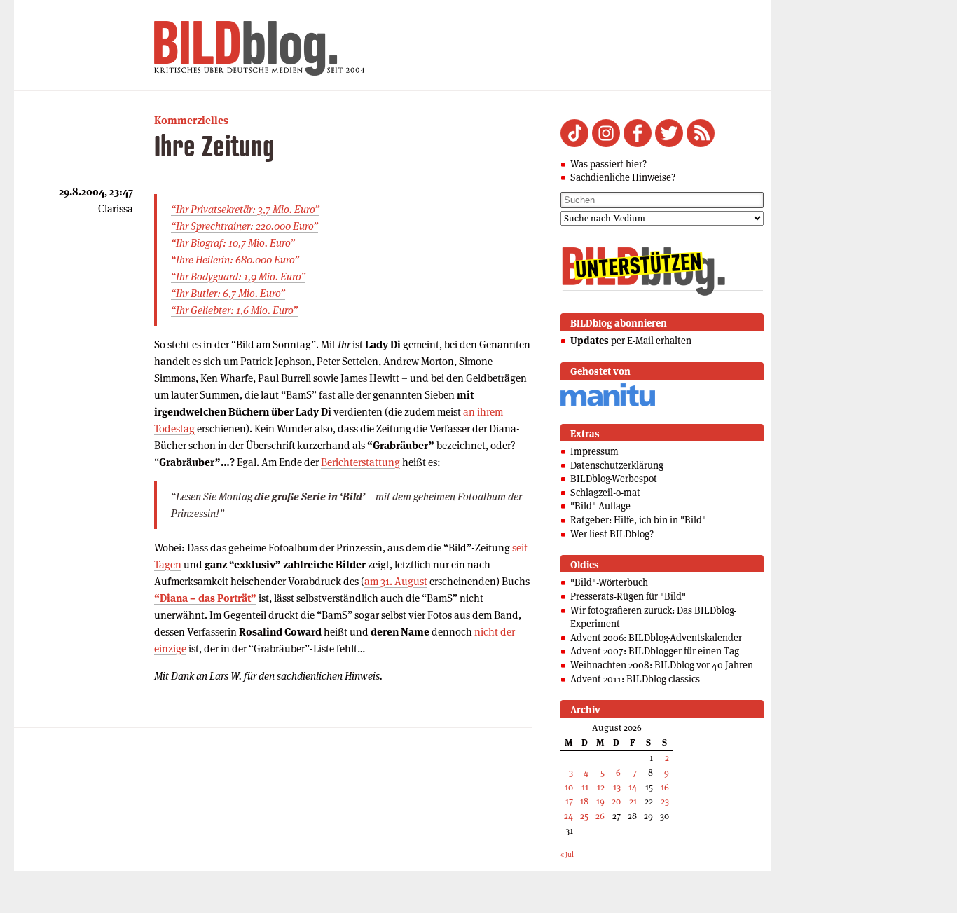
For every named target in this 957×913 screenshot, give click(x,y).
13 (617, 787)
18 (584, 801)
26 (600, 816)
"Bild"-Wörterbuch (609, 582)
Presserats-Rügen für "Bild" (628, 596)
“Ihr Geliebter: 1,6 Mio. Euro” (234, 310)
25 (584, 816)
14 (632, 787)
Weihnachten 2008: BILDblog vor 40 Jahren (661, 665)
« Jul (567, 854)
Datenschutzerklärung (616, 465)
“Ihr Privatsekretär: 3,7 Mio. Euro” (245, 209)
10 (569, 787)
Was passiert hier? (608, 164)
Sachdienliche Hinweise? (622, 177)
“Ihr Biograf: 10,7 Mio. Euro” (233, 242)
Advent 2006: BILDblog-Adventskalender (656, 637)
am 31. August (395, 581)
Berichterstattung (360, 462)
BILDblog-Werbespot (613, 478)
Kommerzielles (191, 120)
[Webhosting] (607, 404)
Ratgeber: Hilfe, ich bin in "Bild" (638, 520)
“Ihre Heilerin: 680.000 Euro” (235, 259)
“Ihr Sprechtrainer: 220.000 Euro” (244, 226)
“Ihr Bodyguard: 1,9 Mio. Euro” (238, 276)
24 (568, 816)
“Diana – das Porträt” (205, 598)
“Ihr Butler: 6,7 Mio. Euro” (228, 293)
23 (665, 801)
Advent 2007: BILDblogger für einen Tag (654, 651)
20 (616, 801)
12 (601, 787)
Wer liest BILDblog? (612, 534)
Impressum (594, 451)
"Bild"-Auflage (600, 506)
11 (584, 787)
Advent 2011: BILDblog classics (635, 679)
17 (569, 801)
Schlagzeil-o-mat (605, 492)
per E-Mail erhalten (630, 340)
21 (633, 801)
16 (665, 787)
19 (600, 801)
